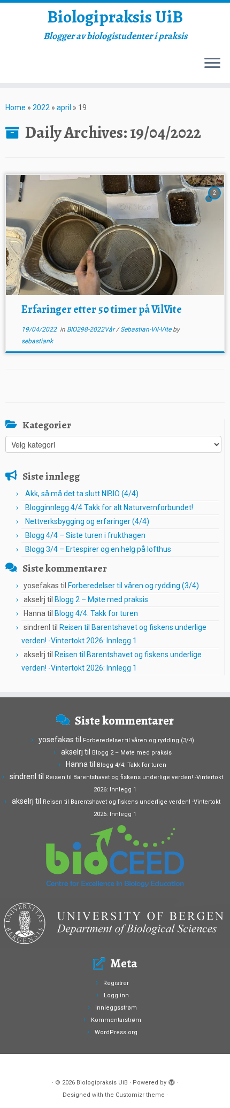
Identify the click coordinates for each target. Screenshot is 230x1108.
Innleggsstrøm (116, 1007)
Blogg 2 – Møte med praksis (101, 599)
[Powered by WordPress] (171, 1080)
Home (15, 107)
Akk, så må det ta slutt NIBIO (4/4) (82, 493)
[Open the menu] (212, 64)
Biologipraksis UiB (115, 17)
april (64, 107)
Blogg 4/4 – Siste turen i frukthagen (85, 535)
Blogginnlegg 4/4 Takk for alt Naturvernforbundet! (109, 507)
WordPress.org (116, 1032)
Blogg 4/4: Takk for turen (96, 613)
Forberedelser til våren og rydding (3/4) (133, 585)
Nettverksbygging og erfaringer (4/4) (87, 521)
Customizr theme (140, 1094)
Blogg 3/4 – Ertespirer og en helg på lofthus (98, 549)
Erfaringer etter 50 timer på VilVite (101, 309)
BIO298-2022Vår (91, 329)
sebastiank (37, 341)
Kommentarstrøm (116, 1020)
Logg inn (116, 995)
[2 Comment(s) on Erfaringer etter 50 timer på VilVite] (215, 202)
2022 (41, 107)
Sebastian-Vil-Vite (146, 329)
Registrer (116, 983)
